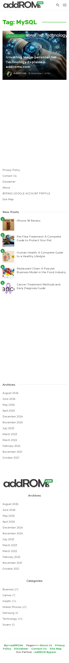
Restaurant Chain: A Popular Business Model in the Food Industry (41, 270)
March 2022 (10, 440)
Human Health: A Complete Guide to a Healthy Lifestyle (40, 254)
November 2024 (13, 422)
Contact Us (9, 175)
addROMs (20, 73)
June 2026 (9, 398)
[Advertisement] (34, 124)
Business (8, 589)
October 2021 (11, 457)
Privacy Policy (11, 170)
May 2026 (9, 404)
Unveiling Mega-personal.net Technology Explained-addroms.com (31, 62)
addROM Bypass (45, 652)
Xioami (7, 624)
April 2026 (9, 410)
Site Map (8, 199)
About (6, 187)
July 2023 (8, 428)
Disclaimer (9, 181)
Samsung (8, 612)
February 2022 (11, 445)
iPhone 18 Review (28, 220)
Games (7, 595)
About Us (46, 645)
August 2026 (10, 393)
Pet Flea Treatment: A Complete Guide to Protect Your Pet (39, 238)
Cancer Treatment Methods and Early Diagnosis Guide (38, 286)
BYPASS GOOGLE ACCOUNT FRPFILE (26, 193)
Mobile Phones (12, 607)
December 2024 (13, 416)
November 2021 (12, 451)
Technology (16, 36)
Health (7, 601)
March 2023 (10, 434)
